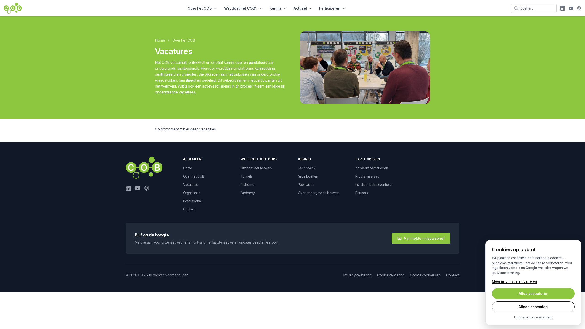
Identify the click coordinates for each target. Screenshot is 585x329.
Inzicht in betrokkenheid (373, 184)
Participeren (329, 8)
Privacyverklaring (357, 275)
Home (160, 40)
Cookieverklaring (390, 275)
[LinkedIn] (562, 8)
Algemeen (192, 159)
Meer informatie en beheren (514, 281)
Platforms (248, 184)
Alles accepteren (533, 293)
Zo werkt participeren (371, 168)
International (192, 201)
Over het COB (200, 8)
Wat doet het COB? (240, 8)
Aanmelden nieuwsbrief (424, 238)
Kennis (275, 8)
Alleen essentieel (533, 307)
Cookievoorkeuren (425, 275)
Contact (189, 209)
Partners (361, 193)
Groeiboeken (308, 176)
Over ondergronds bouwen (319, 193)
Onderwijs (248, 193)
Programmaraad (367, 176)
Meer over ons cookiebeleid (533, 317)
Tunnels (247, 176)
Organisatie (191, 193)
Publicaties (306, 184)
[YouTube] (571, 8)
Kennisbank (306, 168)
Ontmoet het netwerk (256, 168)
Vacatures (190, 184)
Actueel (300, 8)
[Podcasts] (579, 8)
